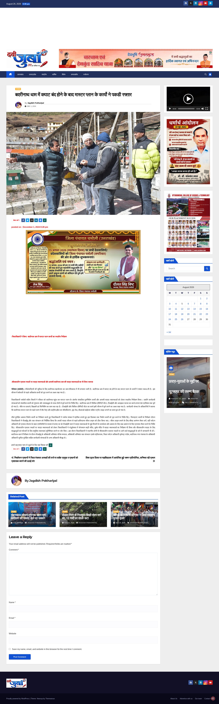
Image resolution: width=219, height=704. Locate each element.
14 (194, 309)
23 (207, 314)
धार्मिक (54, 74)
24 (170, 319)
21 (194, 314)
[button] (206, 74)
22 (200, 314)
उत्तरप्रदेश (32, 74)
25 (176, 319)
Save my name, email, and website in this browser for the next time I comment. (47, 649)
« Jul (169, 332)
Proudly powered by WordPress (18, 699)
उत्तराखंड (20, 74)
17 (170, 314)
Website (12, 633)
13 (188, 309)
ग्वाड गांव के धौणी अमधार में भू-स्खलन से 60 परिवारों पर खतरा (187, 391)
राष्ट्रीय (44, 74)
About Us (173, 699)
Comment (14, 550)
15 (200, 309)
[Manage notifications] (213, 698)
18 (176, 314)
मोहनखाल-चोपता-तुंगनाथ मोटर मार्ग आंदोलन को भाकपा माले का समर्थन (28, 516)
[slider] (186, 108)
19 (182, 314)
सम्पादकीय (74, 74)
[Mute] (202, 108)
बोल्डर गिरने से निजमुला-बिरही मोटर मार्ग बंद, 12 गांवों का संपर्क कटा (81, 516)
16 (207, 309)
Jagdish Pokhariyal (36, 103)
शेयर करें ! (16, 220)
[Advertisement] (109, 30)
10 (170, 309)
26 (182, 319)
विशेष (64, 74)
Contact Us (208, 699)
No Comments (191, 402)
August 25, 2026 (178, 399)
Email (12, 618)
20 (188, 314)
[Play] (170, 108)
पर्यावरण (86, 74)
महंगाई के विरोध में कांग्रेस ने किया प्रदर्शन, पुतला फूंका (134, 516)
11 (176, 309)
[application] (188, 99)
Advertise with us (186, 699)
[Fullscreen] (206, 108)
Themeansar (49, 699)
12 (182, 309)
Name (12, 602)
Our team (198, 699)
